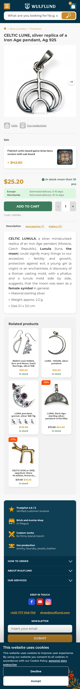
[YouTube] (40, 601)
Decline (35, 671)
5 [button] (44, 113)
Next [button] (71, 82)
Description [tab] (13, 226)
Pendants (36, 28)
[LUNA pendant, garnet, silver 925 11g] (14, 421)
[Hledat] (69, 15)
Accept (36, 681)
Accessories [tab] (35, 226)
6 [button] (47, 113)
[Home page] (5, 28)
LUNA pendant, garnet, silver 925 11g (23, 414)
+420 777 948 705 (23, 612)
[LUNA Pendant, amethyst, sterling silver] (27, 421)
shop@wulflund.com (55, 612)
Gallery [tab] (55, 226)
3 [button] (38, 113)
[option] (40, 81)
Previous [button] (9, 82)
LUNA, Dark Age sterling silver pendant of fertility (56, 416)
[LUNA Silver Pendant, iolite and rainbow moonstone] (33, 421)
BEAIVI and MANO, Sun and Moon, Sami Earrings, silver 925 (23, 363)
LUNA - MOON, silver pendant (56, 362)
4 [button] (41, 113)
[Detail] (65, 157)
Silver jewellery (18, 28)
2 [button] (36, 113)
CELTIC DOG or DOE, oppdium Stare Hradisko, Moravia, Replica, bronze (23, 474)
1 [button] (33, 113)
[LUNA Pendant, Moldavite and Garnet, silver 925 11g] (20, 421)
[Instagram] (48, 601)
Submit (40, 638)
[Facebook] (31, 601)
